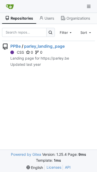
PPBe (15, 46)
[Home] (10, 6)
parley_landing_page (44, 46)
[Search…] (50, 32)
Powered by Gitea (26, 154)
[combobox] (66, 32)
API (68, 167)
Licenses (54, 167)
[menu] (34, 167)
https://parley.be (55, 58)
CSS (20, 52)
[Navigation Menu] (89, 6)
